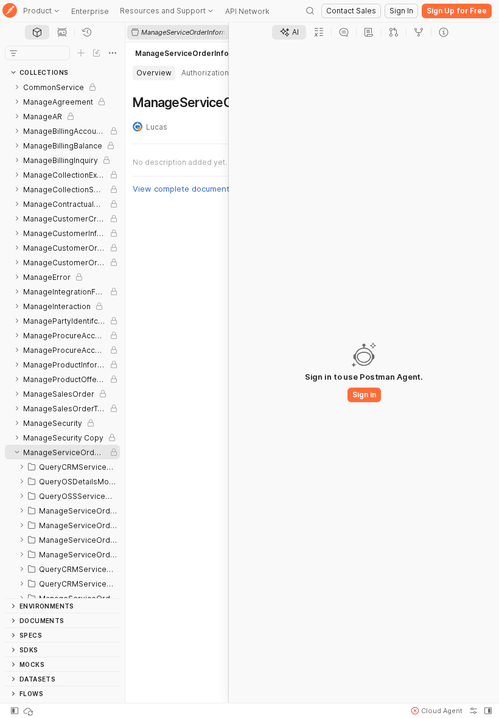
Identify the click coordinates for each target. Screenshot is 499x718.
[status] (29, 711)
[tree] (62, 339)
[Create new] (81, 53)
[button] (437, 710)
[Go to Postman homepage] (9, 11)
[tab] (37, 32)
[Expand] (17, 87)
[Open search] (310, 11)
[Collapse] (17, 452)
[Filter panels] (13, 53)
